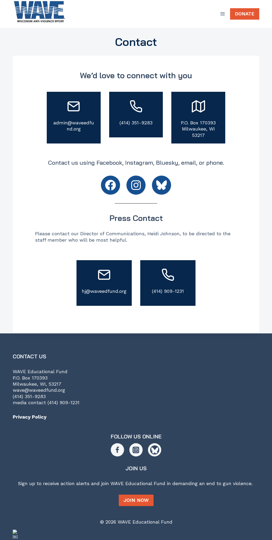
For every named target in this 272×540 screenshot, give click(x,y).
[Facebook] (117, 449)
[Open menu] (222, 14)
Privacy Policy (29, 417)
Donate (244, 13)
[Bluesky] (154, 449)
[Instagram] (136, 449)
